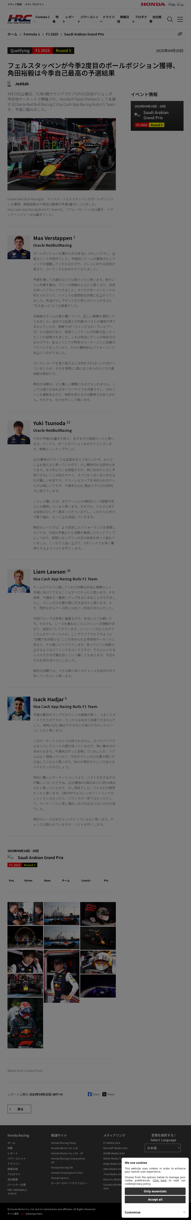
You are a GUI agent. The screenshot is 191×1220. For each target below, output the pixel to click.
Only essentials (155, 1191)
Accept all (155, 1199)
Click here (160, 1180)
